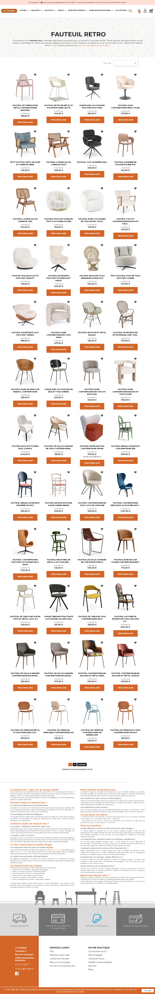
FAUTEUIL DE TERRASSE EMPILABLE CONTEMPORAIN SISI (59, 731)
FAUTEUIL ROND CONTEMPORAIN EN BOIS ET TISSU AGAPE (125, 391)
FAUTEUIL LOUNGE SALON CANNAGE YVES (25, 220)
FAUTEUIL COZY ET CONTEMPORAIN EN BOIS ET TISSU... (125, 221)
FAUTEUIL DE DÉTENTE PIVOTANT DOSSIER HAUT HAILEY (58, 278)
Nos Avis (92, 966)
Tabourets (35, 10)
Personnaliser (25, 122)
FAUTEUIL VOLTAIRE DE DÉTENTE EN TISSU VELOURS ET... (125, 618)
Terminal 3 (20, 951)
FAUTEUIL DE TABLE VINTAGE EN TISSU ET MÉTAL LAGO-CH (25, 617)
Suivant (81, 764)
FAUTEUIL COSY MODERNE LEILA (92, 162)
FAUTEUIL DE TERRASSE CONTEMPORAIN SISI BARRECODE (92, 732)
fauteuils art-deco (101, 45)
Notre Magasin (95, 955)
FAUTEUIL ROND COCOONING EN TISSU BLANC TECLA (92, 220)
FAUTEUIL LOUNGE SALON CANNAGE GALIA (58, 163)
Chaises (23, 10)
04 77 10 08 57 (22, 964)
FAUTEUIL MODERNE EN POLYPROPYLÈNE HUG (125, 163)
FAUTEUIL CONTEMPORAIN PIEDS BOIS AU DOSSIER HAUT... (125, 504)
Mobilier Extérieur (76, 10)
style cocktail (23, 852)
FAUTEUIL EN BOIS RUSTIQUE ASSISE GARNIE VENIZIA (58, 504)
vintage (53, 45)
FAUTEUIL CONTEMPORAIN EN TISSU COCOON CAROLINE (92, 504)
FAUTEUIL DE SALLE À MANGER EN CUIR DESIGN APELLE (92, 561)
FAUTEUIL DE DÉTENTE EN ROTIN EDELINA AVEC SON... (125, 333)
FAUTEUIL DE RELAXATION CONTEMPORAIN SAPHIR (92, 447)
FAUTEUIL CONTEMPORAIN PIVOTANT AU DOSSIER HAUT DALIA (25, 562)
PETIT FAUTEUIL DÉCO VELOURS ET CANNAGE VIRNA (25, 163)
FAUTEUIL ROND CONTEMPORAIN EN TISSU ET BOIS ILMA (92, 391)
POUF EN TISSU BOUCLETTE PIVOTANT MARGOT (25, 277)
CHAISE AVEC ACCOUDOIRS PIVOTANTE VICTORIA (92, 106)
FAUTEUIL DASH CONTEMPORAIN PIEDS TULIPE (125, 106)
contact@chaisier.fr (24, 969)
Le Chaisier (21, 948)
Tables (61, 10)
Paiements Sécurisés (60, 955)
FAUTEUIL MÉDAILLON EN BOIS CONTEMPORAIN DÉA (125, 447)
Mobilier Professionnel (100, 10)
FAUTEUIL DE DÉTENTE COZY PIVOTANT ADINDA (25, 333)
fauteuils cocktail (85, 45)
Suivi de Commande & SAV (62, 966)
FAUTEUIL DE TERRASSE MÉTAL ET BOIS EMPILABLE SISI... (25, 731)
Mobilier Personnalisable (100, 962)
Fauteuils (49, 10)
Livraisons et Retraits (59, 959)
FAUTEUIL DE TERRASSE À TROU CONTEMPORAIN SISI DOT (125, 731)
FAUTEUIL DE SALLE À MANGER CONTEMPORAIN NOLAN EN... (25, 674)
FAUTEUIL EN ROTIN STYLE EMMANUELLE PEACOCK (92, 277)
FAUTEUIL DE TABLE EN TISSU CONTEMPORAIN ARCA (92, 617)
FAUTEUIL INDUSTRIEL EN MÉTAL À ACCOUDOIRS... (58, 561)
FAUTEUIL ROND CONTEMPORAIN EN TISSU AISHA (58, 334)
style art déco (57, 850)
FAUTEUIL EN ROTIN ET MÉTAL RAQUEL (92, 333)
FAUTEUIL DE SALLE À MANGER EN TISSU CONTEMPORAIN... (58, 447)
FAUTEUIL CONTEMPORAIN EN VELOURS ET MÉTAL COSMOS (125, 674)
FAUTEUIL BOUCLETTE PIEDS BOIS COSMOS (25, 447)
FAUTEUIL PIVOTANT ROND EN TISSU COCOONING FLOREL (58, 220)
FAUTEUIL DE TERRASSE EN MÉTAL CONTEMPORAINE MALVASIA (25, 107)
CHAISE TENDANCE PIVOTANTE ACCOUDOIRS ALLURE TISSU (58, 617)
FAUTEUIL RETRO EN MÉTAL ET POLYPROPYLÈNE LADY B (58, 106)
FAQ (52, 951)
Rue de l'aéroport (24, 954)
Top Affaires (121, 10)
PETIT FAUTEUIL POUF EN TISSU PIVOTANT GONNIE (125, 277)
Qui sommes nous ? (97, 951)
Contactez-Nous (96, 959)
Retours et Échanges (60, 962)
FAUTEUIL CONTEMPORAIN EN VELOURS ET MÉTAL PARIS (92, 674)
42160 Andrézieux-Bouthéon (25, 959)
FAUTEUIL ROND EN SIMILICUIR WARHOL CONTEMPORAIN (25, 390)
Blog (90, 969)
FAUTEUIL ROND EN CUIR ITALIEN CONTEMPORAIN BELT (125, 561)
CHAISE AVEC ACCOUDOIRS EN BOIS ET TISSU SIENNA (58, 390)
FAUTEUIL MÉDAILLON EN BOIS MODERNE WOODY (25, 504)
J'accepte (147, 991)
